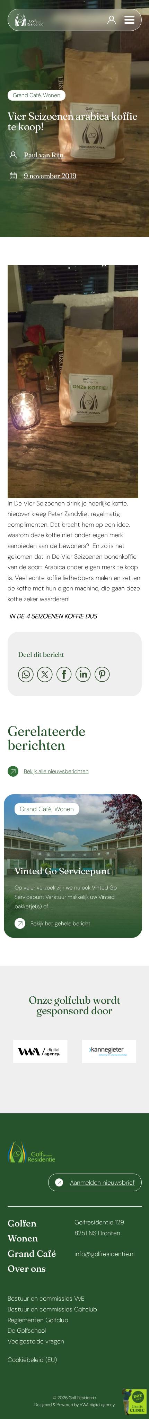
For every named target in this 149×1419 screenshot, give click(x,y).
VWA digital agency (97, 1405)
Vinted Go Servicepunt (62, 871)
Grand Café (27, 95)
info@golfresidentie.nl (104, 1254)
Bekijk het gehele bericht (60, 923)
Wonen (51, 95)
